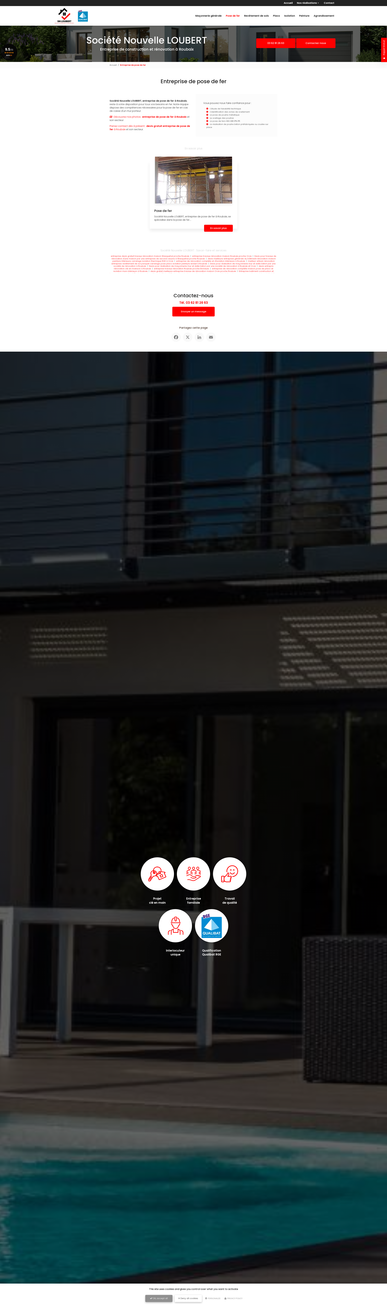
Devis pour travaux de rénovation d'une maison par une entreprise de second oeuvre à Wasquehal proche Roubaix (193, 257)
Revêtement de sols (256, 16)
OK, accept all (160, 1298)
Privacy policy (234, 1298)
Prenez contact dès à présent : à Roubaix (150, 127)
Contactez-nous (316, 43)
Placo (276, 16)
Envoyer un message (193, 311)
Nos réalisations (307, 3)
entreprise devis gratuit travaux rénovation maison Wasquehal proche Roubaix (150, 256)
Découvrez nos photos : (150, 117)
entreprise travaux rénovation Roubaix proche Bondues (181, 268)
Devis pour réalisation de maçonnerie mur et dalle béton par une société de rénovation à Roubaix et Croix (202, 266)
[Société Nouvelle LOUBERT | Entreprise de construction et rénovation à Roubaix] (70, 16)
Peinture (304, 16)
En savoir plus (218, 228)
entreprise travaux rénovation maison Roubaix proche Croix (222, 256)
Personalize (214, 1298)
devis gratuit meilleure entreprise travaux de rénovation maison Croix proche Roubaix (193, 271)
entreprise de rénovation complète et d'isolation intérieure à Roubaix (210, 261)
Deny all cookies (189, 1298)
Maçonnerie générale (208, 16)
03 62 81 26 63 (275, 43)
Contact (329, 3)
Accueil (288, 3)
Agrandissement (324, 16)
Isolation (289, 16)
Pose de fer (233, 16)
